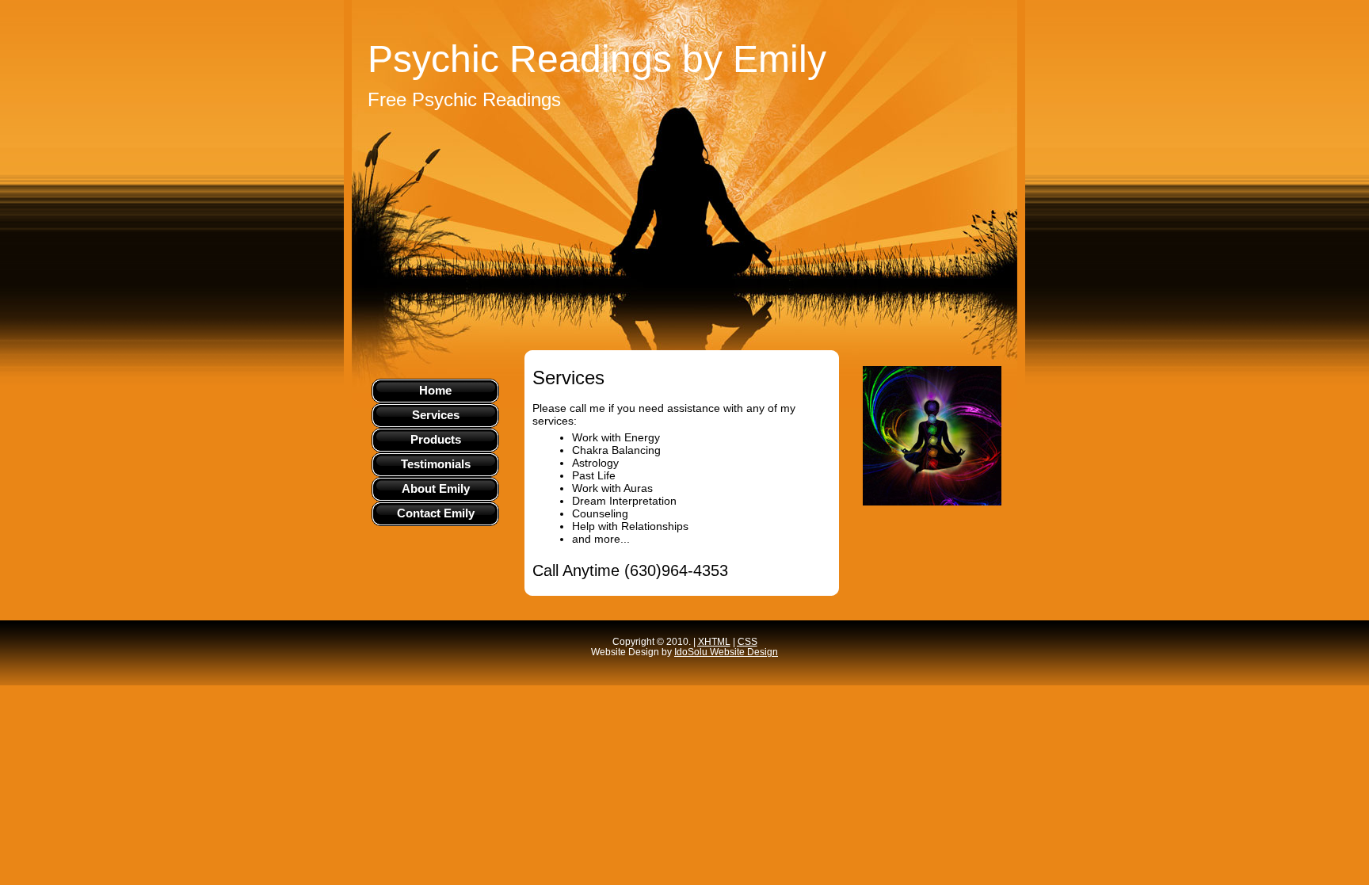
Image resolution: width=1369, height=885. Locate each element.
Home (435, 390)
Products (435, 439)
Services (436, 415)
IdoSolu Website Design (726, 652)
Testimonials (436, 464)
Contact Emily (436, 513)
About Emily (436, 488)
